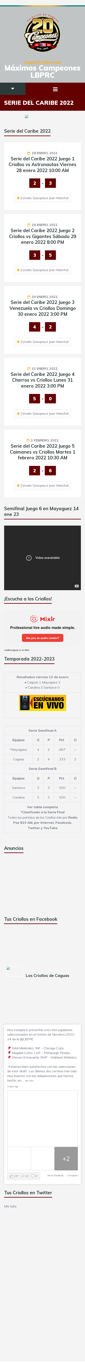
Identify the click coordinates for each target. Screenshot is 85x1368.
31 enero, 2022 (45, 368)
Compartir (72, 1175)
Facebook (63, 822)
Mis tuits (10, 1206)
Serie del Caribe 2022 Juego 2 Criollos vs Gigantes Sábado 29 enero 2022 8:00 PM (42, 236)
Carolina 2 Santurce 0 (44, 687)
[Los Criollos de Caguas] (14, 971)
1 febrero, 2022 (45, 440)
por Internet (44, 822)
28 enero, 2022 (45, 153)
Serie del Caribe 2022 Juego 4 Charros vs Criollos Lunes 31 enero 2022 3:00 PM (42, 380)
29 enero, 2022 (45, 225)
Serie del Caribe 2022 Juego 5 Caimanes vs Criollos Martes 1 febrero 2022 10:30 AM (42, 452)
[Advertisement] (35, 884)
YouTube (51, 828)
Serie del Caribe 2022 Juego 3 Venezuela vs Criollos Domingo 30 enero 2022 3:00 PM (42, 308)
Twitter (34, 828)
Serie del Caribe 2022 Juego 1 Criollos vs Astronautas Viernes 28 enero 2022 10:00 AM (42, 164)
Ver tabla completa (42, 807)
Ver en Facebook (55, 1175)
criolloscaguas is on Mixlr (16, 650)
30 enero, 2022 (45, 297)
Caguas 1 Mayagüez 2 (43, 682)
